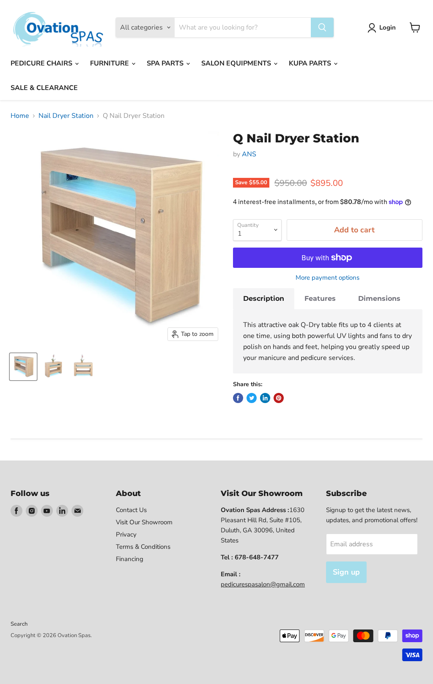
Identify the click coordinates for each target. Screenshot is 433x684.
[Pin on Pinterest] (279, 398)
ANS (249, 154)
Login (387, 27)
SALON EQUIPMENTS (237, 63)
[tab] (263, 298)
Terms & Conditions (143, 546)
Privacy (126, 534)
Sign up (346, 572)
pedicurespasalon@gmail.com (263, 584)
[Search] (322, 27)
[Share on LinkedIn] (265, 398)
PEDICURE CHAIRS (42, 63)
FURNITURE (110, 63)
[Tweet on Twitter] (252, 398)
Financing (129, 559)
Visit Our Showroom (144, 522)
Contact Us (131, 510)
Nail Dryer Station (65, 116)
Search (19, 624)
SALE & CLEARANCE (44, 88)
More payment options (327, 277)
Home (20, 116)
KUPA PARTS (311, 63)
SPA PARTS (166, 63)
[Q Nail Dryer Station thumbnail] (23, 366)
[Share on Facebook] (238, 398)
